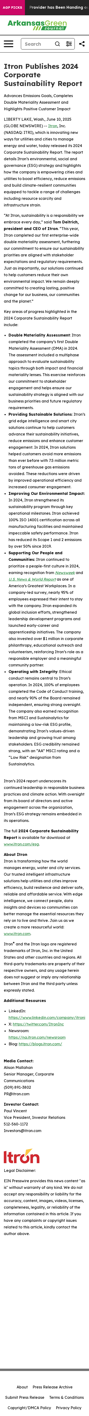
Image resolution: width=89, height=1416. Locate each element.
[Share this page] (82, 44)
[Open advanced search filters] (69, 43)
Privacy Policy (68, 1407)
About (22, 1387)
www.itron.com (17, 933)
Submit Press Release (24, 1397)
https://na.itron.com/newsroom (37, 1037)
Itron (52, 125)
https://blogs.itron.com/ (40, 1044)
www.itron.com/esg (21, 844)
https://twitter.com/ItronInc (38, 1024)
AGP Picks (12, 7)
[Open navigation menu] (8, 44)
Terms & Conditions (66, 1397)
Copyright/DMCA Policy (29, 1407)
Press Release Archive (53, 1387)
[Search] (57, 43)
